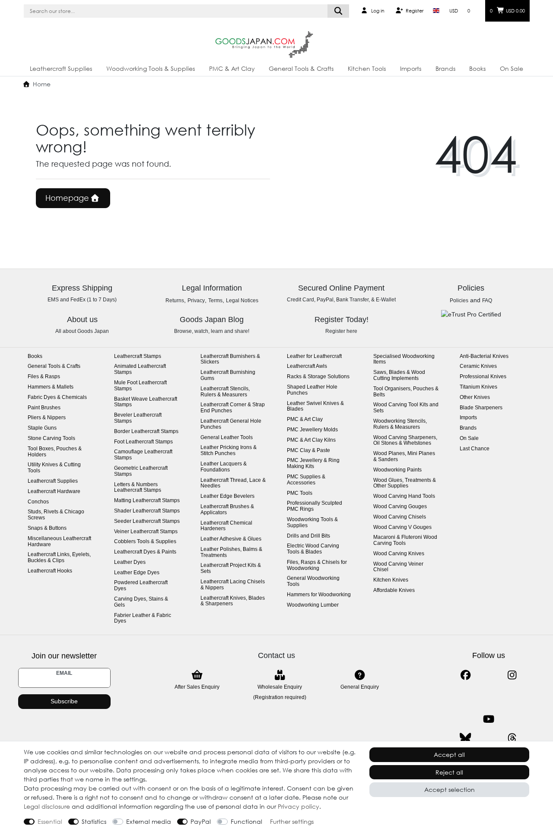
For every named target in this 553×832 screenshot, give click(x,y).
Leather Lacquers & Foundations (223, 467)
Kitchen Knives (390, 580)
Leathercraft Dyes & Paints (145, 552)
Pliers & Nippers (47, 418)
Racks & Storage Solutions (318, 377)
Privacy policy (298, 806)
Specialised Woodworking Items (404, 359)
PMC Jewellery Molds (312, 430)
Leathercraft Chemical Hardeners (226, 526)
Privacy (196, 300)
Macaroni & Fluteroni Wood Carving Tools (405, 540)
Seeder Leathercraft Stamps (147, 521)
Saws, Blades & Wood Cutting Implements (399, 375)
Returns (174, 300)
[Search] (338, 11)
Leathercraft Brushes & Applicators (227, 510)
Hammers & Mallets (50, 387)
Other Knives (475, 397)
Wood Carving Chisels (399, 517)
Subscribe (64, 701)
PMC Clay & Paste (308, 450)
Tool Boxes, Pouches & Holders (55, 452)
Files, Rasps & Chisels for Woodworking (317, 565)
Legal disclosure (47, 806)
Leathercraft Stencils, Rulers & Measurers (225, 392)
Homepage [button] (68, 197)
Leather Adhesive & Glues (230, 539)
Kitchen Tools (367, 68)
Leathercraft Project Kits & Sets (230, 568)
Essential (50, 821)
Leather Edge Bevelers (227, 496)
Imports (410, 68)
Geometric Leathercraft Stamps (141, 471)
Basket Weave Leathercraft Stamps (145, 402)
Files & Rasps (44, 377)
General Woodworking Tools (313, 581)
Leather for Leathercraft (314, 356)
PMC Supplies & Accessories (306, 480)
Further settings (292, 821)
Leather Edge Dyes (136, 573)
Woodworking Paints (397, 470)
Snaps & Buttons (47, 528)
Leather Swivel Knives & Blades (315, 406)
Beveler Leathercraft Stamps (138, 418)
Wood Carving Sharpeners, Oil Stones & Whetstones (405, 440)
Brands (445, 68)
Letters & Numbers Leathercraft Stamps (137, 488)
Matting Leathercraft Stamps (147, 500)
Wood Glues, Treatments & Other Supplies (404, 483)
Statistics (94, 821)
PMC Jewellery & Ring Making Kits (313, 463)
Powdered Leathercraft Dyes (141, 586)
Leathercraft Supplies (61, 68)
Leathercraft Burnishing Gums (227, 375)
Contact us (276, 655)
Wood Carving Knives (398, 554)
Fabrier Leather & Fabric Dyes (142, 618)
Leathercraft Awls (307, 366)
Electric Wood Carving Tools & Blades (313, 549)
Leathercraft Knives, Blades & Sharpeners (232, 601)
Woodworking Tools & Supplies (150, 68)
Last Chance (474, 449)
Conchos (38, 502)
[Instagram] (512, 675)
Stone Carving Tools (51, 438)
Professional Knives (483, 377)
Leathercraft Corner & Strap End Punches (232, 408)
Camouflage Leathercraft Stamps (143, 455)
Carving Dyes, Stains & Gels (141, 602)
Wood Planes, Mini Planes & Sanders (404, 456)
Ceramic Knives (478, 366)
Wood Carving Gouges (400, 506)
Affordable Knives (394, 590)
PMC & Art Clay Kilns (311, 440)
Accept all (449, 754)
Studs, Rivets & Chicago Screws (56, 515)
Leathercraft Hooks (50, 571)
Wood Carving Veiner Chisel (398, 567)
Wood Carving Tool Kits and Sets (406, 408)
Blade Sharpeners (481, 408)
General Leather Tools (226, 437)
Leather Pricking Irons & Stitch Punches (228, 450)
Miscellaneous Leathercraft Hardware (59, 541)
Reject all (449, 772)
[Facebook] (465, 675)
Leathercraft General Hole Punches (230, 424)
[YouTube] (488, 719)
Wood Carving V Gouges (402, 527)
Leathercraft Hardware (54, 491)
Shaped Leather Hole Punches (312, 390)
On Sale (511, 68)
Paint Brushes (44, 408)
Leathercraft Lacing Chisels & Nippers (232, 585)
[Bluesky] (465, 738)
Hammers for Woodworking (319, 595)
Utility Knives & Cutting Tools (54, 468)
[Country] (436, 11)
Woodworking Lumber (313, 605)
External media (148, 821)
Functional (246, 821)
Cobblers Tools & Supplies (145, 541)
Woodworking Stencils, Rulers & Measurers (400, 424)
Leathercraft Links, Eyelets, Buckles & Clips (59, 557)
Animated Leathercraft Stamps (140, 369)
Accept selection (449, 789)
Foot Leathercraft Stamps (143, 442)
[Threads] (512, 738)
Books (477, 68)
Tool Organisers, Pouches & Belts (406, 392)
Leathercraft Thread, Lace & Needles (233, 483)
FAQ (487, 300)
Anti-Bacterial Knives (484, 356)
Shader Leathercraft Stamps (147, 511)
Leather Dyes (130, 562)
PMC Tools (299, 493)
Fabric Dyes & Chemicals (57, 397)
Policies (459, 300)
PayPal (201, 821)
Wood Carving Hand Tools (404, 496)
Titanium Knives (478, 387)
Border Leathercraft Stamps (146, 431)
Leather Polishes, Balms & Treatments (231, 552)
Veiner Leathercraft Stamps (146, 532)
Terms (215, 300)
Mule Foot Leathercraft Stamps (140, 386)
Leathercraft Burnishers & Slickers (230, 359)
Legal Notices (242, 300)
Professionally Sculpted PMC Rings (314, 506)
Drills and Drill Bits (308, 536)
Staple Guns (42, 428)
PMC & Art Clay (232, 68)
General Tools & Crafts (301, 68)
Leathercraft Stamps (137, 356)
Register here (341, 331)
